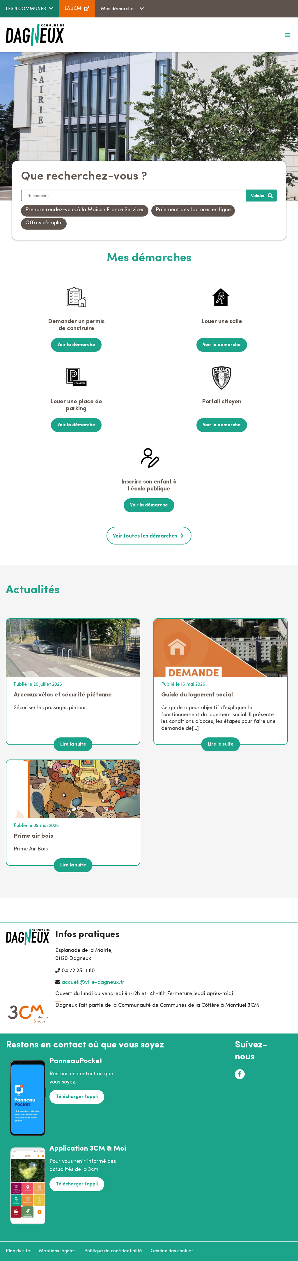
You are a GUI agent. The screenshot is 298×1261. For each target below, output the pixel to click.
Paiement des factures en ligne (193, 210)
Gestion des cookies (172, 1251)
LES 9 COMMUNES (26, 9)
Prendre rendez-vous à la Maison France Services (84, 210)
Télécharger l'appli (77, 1097)
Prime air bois (33, 836)
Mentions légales (57, 1251)
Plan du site (18, 1251)
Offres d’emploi (44, 223)
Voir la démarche (76, 345)
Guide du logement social (197, 695)
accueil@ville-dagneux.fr (93, 982)
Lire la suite (73, 744)
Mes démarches (119, 9)
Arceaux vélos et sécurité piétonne (63, 695)
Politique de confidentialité (113, 1251)
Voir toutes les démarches (145, 536)
